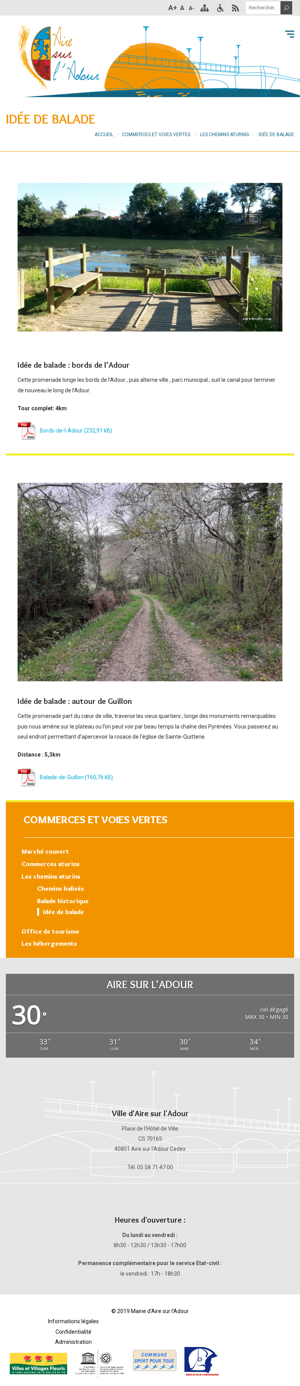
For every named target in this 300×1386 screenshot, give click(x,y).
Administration (73, 1342)
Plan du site (204, 8)
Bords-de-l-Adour (61, 430)
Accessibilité (220, 8)
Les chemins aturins (50, 876)
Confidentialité (73, 1332)
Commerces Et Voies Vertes (156, 134)
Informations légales (73, 1321)
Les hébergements (49, 943)
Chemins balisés (60, 888)
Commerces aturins (50, 864)
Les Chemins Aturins (224, 134)
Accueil (104, 134)
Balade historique (63, 901)
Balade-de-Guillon (62, 777)
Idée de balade (63, 912)
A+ (172, 8)
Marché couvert (45, 851)
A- (192, 8)
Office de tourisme (50, 931)
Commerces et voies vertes (95, 819)
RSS (235, 8)
